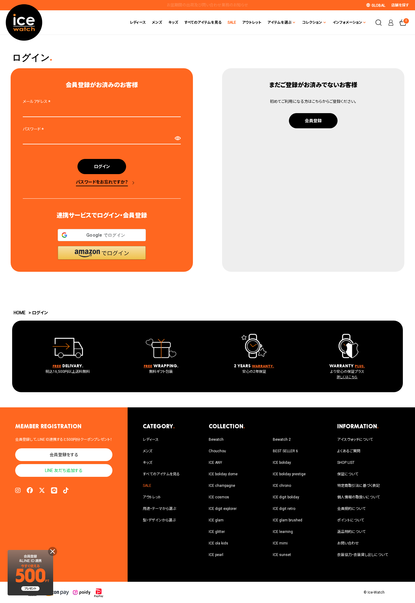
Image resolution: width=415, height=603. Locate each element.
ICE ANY (215, 462)
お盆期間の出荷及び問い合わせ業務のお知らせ (207, 5)
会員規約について (351, 509)
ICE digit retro (284, 509)
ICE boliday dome (223, 474)
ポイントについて (350, 520)
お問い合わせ (348, 543)
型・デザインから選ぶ (159, 520)
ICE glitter (217, 532)
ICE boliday (282, 462)
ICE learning (283, 532)
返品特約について (351, 532)
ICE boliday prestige (289, 474)
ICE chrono (282, 485)
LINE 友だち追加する (64, 470)
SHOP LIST (346, 462)
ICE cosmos (219, 497)
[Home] (24, 22)
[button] (102, 253)
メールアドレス (37, 101)
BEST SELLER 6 (285, 451)
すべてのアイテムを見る (202, 22)
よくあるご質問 (348, 451)
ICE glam (216, 520)
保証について (347, 474)
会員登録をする (64, 454)
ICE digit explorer (223, 509)
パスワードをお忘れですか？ (102, 182)
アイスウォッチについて (355, 439)
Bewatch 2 (282, 439)
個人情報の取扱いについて (358, 497)
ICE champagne (222, 485)
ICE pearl (216, 555)
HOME (20, 312)
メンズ (157, 22)
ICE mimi (280, 543)
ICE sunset (282, 555)
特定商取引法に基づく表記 (358, 485)
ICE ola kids (218, 543)
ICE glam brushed (287, 520)
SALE (232, 22)
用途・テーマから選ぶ (159, 509)
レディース (138, 22)
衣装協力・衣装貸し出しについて (362, 555)
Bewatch (216, 439)
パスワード (34, 129)
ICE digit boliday (286, 497)
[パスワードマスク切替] (177, 138)
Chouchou (217, 451)
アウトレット (251, 22)
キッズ (173, 22)
